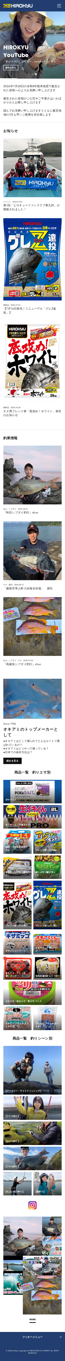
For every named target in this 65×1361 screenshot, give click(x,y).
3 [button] (36, 74)
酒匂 (10, 584)
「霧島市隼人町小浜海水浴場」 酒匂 (27, 588)
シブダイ (12, 509)
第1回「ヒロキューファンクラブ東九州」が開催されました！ (31, 207)
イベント (7, 201)
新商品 (6, 305)
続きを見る (12, 760)
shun (5, 509)
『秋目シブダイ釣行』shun (20, 512)
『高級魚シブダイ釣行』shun (22, 664)
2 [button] (33, 74)
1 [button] (29, 74)
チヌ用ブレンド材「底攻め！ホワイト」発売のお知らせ (32, 413)
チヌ (5, 584)
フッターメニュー (32, 1337)
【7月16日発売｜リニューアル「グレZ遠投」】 (29, 311)
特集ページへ (53, 57)
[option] (32, 45)
